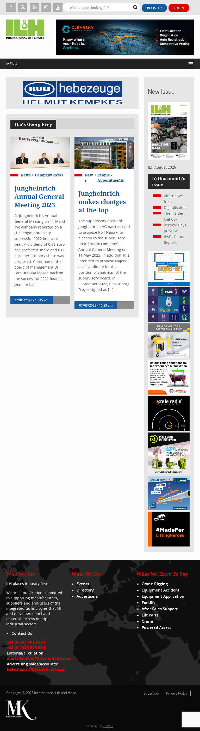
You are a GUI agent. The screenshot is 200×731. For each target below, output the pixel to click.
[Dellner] (169, 472)
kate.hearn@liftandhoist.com (36, 669)
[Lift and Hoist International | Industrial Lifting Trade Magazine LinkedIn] (34, 7)
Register (154, 8)
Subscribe (151, 693)
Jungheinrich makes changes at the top (102, 201)
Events (83, 584)
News (26, 175)
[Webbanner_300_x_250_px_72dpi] (169, 429)
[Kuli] (72, 93)
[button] (96, 64)
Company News (49, 175)
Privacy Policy (176, 693)
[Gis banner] (169, 356)
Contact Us (21, 633)
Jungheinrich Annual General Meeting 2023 (39, 196)
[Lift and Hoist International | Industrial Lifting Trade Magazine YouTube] (58, 7)
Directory (85, 590)
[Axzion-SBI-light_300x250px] (169, 508)
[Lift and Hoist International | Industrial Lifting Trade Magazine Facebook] (11, 7)
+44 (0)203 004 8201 (26, 642)
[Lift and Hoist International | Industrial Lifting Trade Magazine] (25, 37)
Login (179, 8)
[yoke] (169, 320)
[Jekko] (169, 545)
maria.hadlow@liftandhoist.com (39, 658)
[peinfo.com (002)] (169, 284)
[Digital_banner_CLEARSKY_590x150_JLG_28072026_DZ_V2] (125, 37)
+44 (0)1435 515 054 (26, 647)
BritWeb (108, 726)
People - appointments (110, 178)
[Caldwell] (169, 393)
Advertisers (87, 596)
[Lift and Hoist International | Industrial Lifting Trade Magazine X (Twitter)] (22, 7)
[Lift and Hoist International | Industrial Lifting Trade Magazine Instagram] (46, 7)
